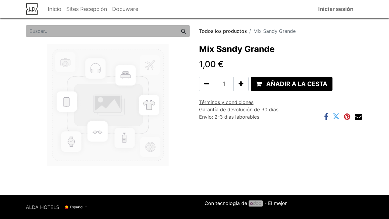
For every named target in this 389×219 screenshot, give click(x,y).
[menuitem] (54, 9)
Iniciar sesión (335, 9)
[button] (291, 84)
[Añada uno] (241, 84)
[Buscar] (183, 31)
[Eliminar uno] (206, 84)
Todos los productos (223, 31)
